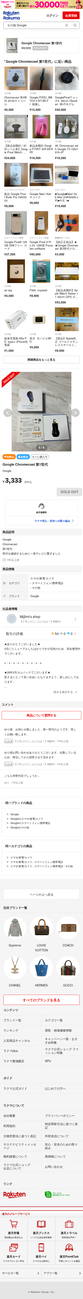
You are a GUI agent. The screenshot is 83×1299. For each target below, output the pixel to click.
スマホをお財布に (41, 1258)
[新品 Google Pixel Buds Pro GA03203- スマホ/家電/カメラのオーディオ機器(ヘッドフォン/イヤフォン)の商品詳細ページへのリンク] (16, 174)
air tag (8, 290)
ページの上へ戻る (41, 894)
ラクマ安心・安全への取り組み (52, 521)
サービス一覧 (10, 1273)
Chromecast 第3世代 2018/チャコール (15, 100)
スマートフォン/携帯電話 (47, 583)
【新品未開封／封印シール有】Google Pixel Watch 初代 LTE (15, 151)
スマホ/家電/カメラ (42, 578)
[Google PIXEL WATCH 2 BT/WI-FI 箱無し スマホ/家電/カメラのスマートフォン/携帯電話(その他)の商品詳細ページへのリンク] (41, 78)
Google (7, 471)
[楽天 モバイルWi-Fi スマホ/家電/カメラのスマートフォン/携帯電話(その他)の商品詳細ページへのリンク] (41, 319)
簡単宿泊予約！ (69, 1235)
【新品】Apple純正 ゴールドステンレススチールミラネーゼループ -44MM (67, 344)
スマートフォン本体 (13, 237)
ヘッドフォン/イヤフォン (16, 189)
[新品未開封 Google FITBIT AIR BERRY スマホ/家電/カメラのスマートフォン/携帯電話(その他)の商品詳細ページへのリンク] (41, 126)
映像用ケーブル (62, 237)
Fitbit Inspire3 (38, 290)
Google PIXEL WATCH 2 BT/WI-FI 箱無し (41, 100)
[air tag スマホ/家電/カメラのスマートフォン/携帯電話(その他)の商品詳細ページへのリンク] (16, 271)
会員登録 (71, 15)
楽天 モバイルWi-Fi (41, 340)
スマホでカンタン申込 (13, 1258)
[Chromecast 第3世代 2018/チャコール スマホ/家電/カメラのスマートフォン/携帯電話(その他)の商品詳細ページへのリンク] (16, 78)
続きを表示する (63, 692)
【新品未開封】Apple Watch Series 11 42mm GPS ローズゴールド (66, 295)
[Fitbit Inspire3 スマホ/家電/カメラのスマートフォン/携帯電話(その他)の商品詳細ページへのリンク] (41, 271)
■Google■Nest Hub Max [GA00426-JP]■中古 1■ (66, 197)
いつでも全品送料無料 (41, 1235)
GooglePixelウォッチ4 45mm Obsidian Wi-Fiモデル (66, 100)
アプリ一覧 (50, 1273)
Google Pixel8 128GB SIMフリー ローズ (15, 245)
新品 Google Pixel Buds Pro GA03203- (15, 197)
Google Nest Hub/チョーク (41, 195)
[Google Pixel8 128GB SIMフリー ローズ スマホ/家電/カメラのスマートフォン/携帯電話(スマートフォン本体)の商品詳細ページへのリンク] (16, 223)
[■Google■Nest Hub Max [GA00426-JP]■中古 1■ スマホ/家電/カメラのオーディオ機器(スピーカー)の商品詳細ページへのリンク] (67, 174)
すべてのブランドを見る (41, 999)
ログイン (52, 15)
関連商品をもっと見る (41, 359)
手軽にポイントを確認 (69, 1258)
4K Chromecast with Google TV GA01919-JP (66, 149)
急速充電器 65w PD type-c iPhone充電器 (16, 341)
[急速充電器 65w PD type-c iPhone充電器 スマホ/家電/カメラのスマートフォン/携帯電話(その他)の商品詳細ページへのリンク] (16, 319)
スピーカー (35, 189)
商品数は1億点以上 (13, 1235)
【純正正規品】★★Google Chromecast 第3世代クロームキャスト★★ (66, 247)
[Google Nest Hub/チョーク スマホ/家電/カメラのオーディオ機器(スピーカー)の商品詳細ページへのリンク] (41, 174)
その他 (7, 93)
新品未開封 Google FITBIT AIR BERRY (41, 149)
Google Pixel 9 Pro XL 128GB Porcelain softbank (41, 245)
